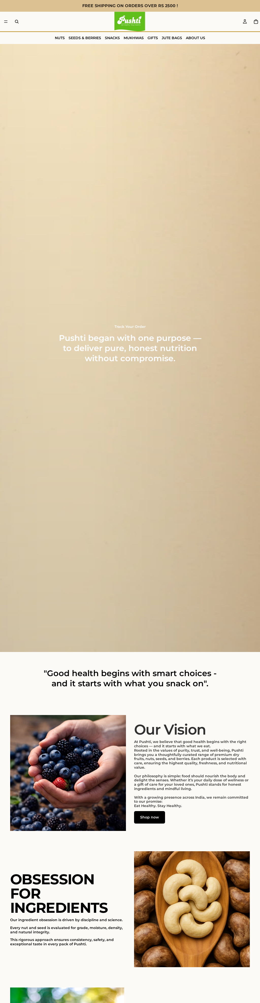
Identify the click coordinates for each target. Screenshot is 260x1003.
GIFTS (153, 38)
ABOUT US (195, 38)
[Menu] (6, 21)
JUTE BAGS (172, 38)
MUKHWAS (134, 38)
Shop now (149, 817)
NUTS (60, 38)
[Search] (16, 21)
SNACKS (112, 38)
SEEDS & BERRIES (85, 38)
